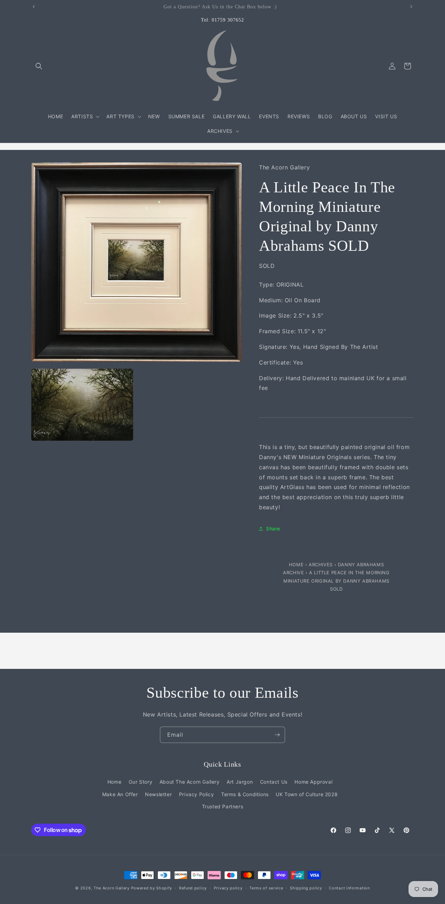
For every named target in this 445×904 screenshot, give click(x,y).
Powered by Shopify (151, 888)
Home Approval (313, 782)
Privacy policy (228, 888)
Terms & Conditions (245, 794)
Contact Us (274, 782)
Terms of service (266, 888)
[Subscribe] (277, 735)
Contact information (349, 888)
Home (297, 564)
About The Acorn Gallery (190, 782)
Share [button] (273, 528)
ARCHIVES (321, 564)
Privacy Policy (196, 794)
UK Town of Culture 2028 (307, 794)
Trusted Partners (222, 806)
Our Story (140, 782)
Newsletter (158, 794)
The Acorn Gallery (112, 888)
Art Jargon (240, 782)
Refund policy (193, 888)
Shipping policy (306, 888)
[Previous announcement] (33, 6)
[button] (39, 66)
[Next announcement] (411, 6)
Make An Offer (120, 794)
